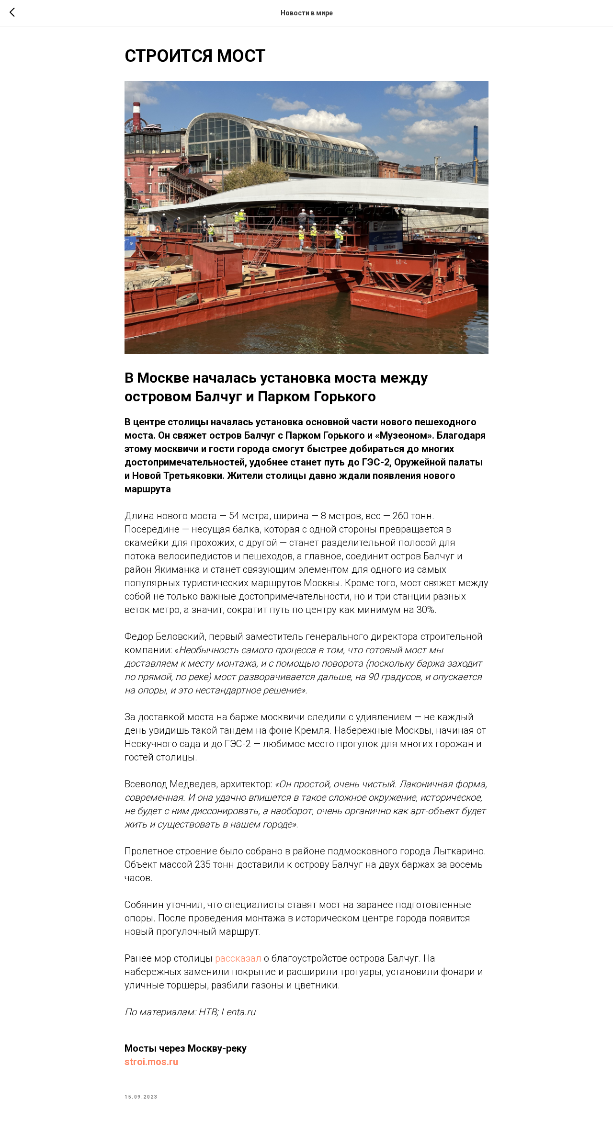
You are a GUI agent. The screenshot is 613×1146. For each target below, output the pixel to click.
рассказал (238, 958)
